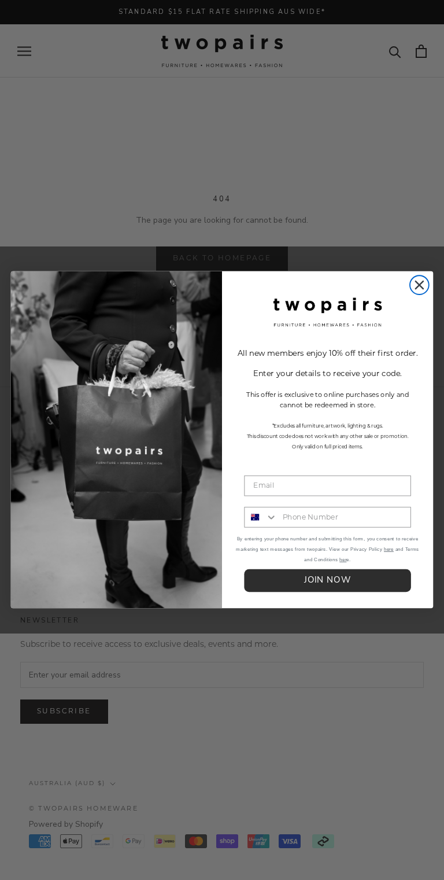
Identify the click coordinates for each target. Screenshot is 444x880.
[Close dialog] (419, 285)
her (342, 559)
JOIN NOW (327, 581)
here (389, 549)
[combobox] (261, 518)
